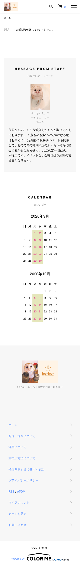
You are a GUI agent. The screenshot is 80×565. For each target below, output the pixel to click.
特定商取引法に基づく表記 (26, 469)
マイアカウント (19, 502)
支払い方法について (22, 458)
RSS (12, 491)
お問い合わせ (17, 525)
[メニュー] (73, 6)
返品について (17, 447)
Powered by (18, 558)
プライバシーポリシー (23, 480)
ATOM (21, 491)
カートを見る (17, 513)
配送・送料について (22, 436)
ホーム (7, 17)
